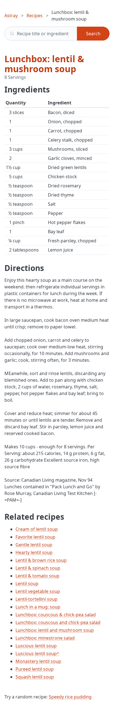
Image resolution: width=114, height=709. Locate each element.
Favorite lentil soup (35, 537)
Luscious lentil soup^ (37, 653)
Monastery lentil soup (38, 661)
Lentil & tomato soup (37, 576)
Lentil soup (26, 583)
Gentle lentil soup (33, 545)
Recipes (35, 15)
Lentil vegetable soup (37, 591)
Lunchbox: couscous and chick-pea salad (57, 622)
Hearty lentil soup (34, 552)
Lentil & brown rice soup (41, 560)
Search (93, 34)
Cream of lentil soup (36, 529)
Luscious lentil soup (36, 646)
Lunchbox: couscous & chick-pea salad (55, 615)
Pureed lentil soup (34, 669)
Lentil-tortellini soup (36, 599)
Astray (11, 15)
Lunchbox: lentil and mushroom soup (54, 630)
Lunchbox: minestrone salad (45, 638)
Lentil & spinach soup (37, 568)
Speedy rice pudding (70, 697)
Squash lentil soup (34, 677)
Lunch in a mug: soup (37, 607)
